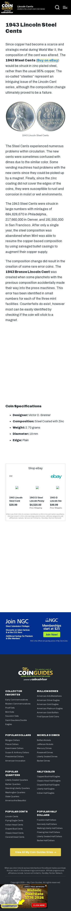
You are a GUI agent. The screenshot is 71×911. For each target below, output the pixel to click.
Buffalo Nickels (44, 740)
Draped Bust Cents (14, 829)
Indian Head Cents (14, 825)
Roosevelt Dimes (45, 752)
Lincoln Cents (25, 6)
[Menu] (65, 7)
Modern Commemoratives (17, 704)
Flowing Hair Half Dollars (48, 832)
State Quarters (12, 796)
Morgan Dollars (12, 740)
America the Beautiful (15, 800)
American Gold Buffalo (47, 712)
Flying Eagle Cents (14, 820)
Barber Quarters (12, 784)
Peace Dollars (11, 744)
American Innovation (15, 761)
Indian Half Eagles (45, 793)
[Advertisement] (35, 362)
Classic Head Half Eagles (48, 781)
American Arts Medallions (49, 696)
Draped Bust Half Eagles (48, 785)
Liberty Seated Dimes (47, 756)
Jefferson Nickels (45, 744)
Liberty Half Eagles (45, 789)
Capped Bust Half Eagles (48, 776)
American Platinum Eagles (50, 708)
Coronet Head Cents (14, 837)
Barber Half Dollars (45, 840)
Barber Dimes (43, 761)
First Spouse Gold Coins (48, 716)
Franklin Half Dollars (46, 820)
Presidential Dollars (14, 756)
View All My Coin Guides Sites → (35, 852)
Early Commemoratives (16, 700)
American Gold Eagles (47, 704)
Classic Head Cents (14, 833)
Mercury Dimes (44, 748)
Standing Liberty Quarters (17, 788)
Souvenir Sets (12, 716)
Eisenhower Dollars (14, 748)
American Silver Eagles (48, 700)
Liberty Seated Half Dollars (49, 836)
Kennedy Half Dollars (47, 824)
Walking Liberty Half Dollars (49, 828)
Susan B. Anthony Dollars (17, 752)
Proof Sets (10, 708)
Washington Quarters (15, 792)
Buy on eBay (47, 60)
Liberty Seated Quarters (16, 780)
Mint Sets (9, 712)
